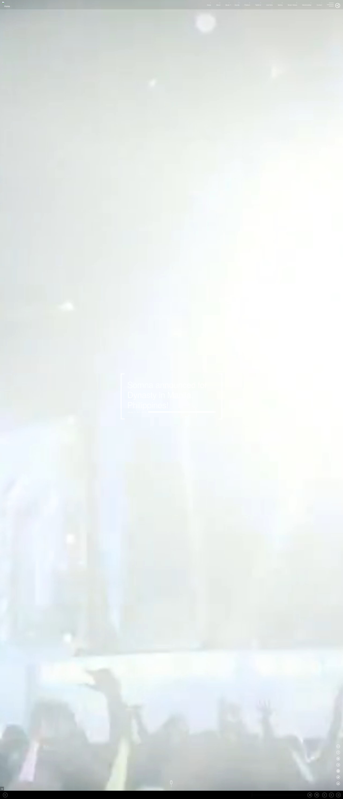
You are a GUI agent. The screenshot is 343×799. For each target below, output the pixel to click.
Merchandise (306, 5)
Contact (319, 5)
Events (237, 5)
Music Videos (292, 5)
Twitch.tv (258, 5)
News (209, 5)
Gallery (280, 5)
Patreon (247, 5)
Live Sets (269, 5)
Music (227, 5)
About (218, 5)
